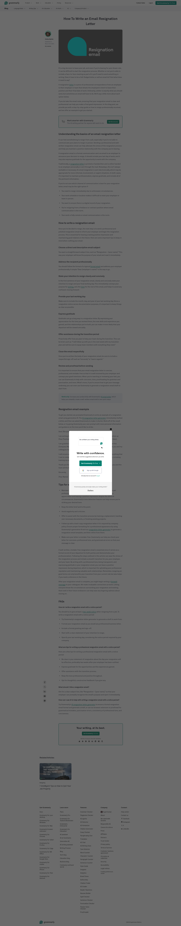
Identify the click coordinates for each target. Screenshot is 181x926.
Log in (98, 476)
